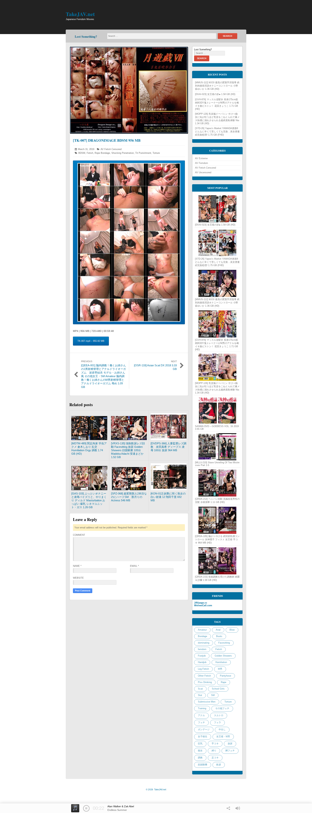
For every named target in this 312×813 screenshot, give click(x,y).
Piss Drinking (205, 682)
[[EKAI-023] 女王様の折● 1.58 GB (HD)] (217, 208)
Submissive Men (206, 701)
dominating (203, 642)
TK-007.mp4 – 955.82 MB (90, 341)
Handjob (202, 662)
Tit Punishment (143, 153)
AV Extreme (201, 158)
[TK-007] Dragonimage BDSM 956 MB (106, 140)
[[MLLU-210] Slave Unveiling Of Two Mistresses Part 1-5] (217, 446)
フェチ (201, 722)
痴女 (200, 750)
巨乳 (200, 743)
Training (202, 708)
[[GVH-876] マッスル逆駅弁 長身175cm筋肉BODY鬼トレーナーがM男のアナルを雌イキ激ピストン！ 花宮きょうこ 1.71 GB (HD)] (217, 323)
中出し (222, 729)
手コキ (215, 743)
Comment (79, 535)
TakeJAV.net (80, 14)
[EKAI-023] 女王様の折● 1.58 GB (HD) (215, 94)
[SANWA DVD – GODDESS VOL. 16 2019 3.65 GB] (217, 410)
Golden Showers (223, 655)
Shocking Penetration (122, 153)
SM (213, 695)
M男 (220, 669)
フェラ (217, 722)
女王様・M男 (223, 736)
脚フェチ (230, 750)
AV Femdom (201, 163)
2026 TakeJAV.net (156, 789)
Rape (223, 682)
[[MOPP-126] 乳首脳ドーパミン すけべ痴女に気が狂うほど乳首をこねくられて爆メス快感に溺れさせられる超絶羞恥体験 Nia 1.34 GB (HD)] (217, 367)
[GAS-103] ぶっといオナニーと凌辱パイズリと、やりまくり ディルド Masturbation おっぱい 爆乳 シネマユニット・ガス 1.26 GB (89, 500)
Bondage (202, 636)
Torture (156, 153)
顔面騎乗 (202, 764)
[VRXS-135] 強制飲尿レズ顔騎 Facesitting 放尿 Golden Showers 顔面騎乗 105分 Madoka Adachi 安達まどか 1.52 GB (128, 450)
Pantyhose (225, 675)
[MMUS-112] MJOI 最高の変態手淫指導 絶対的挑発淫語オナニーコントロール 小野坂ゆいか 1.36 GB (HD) (217, 85)
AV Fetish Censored (111, 149)
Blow (232, 629)
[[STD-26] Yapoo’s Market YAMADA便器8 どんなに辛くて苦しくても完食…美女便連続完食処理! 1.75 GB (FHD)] (217, 242)
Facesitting (224, 642)
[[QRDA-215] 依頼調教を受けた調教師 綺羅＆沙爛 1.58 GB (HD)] (217, 560)
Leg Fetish (203, 669)
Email (134, 566)
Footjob (202, 655)
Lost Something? (86, 36)
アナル (201, 715)
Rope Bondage (102, 153)
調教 (200, 757)
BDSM (81, 153)
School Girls (218, 688)
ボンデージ (204, 729)
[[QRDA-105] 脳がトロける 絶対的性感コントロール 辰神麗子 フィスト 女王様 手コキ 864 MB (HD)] (217, 520)
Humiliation (221, 662)
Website (78, 577)
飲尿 (218, 764)
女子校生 (202, 736)
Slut (200, 695)
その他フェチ (222, 708)
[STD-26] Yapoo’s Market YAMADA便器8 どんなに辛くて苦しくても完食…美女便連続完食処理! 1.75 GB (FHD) (217, 131)
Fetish (90, 153)
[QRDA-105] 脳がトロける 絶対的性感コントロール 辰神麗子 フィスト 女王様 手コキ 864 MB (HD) (217, 539)
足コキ (215, 757)
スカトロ (218, 715)
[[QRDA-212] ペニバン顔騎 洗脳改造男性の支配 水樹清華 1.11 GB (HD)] (217, 482)
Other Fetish (204, 675)
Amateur (202, 629)
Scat (200, 688)
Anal (218, 629)
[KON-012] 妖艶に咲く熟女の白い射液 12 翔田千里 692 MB (168, 497)
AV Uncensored (203, 172)
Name (77, 566)
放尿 (230, 743)
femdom (202, 649)
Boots (219, 636)
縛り (214, 750)
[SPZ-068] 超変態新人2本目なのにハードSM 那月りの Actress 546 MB (129, 497)
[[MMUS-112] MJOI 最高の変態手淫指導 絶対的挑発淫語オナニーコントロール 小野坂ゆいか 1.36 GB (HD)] (217, 283)
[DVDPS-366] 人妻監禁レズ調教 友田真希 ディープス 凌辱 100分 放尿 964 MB (168, 447)
